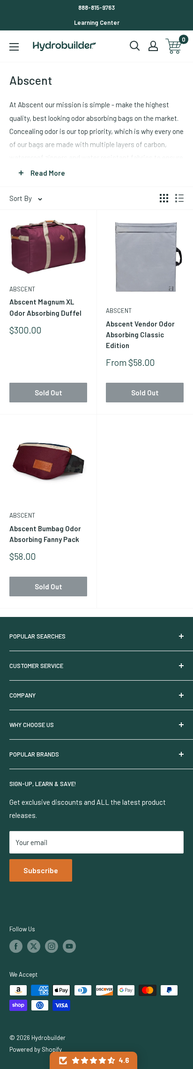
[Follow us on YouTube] (69, 946)
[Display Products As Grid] (164, 198)
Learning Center (96, 22)
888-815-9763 (96, 7)
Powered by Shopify (35, 1049)
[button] (93, 1060)
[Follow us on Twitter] (33, 946)
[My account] (153, 46)
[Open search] (135, 46)
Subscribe (40, 870)
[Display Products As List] (179, 198)
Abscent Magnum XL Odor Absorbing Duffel (45, 307)
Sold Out (48, 392)
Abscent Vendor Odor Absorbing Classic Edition (140, 334)
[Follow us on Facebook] (15, 946)
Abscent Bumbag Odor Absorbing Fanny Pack (45, 533)
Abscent (22, 289)
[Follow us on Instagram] (51, 946)
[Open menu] (14, 47)
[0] (174, 46)
